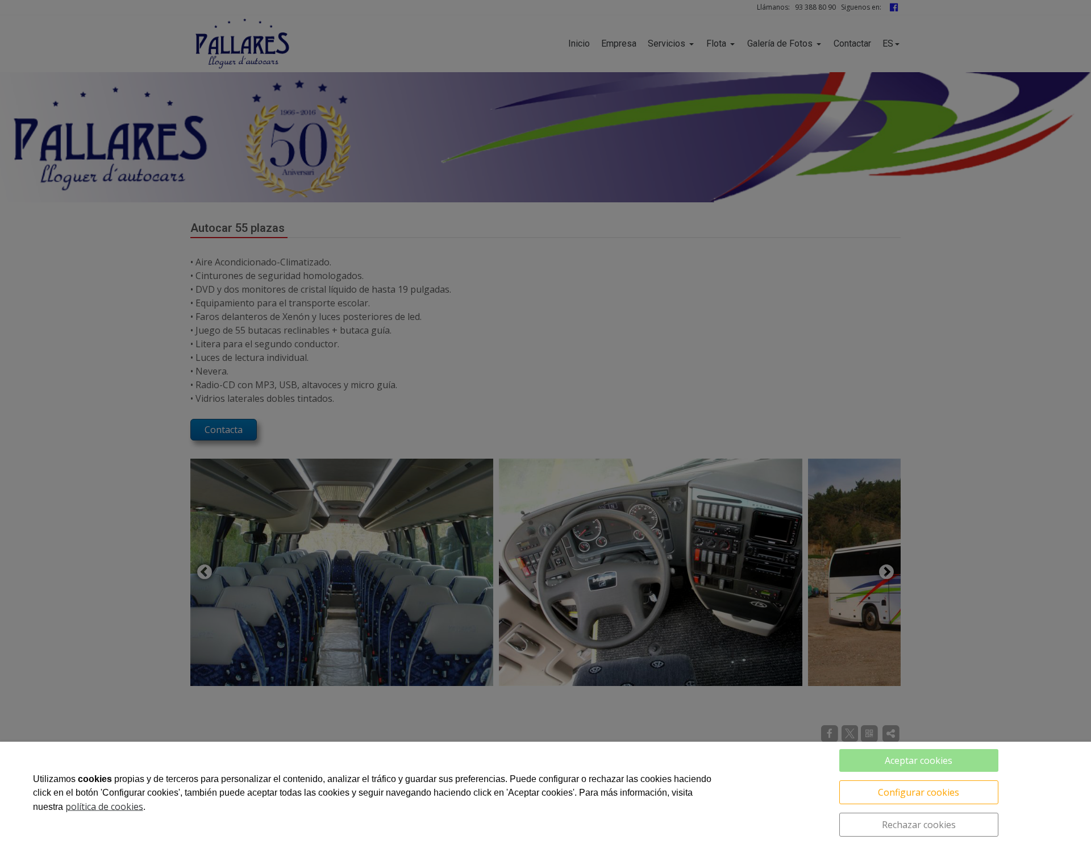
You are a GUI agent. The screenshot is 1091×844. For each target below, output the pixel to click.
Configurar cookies (918, 792)
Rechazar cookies (919, 824)
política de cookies (104, 806)
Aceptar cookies (918, 760)
